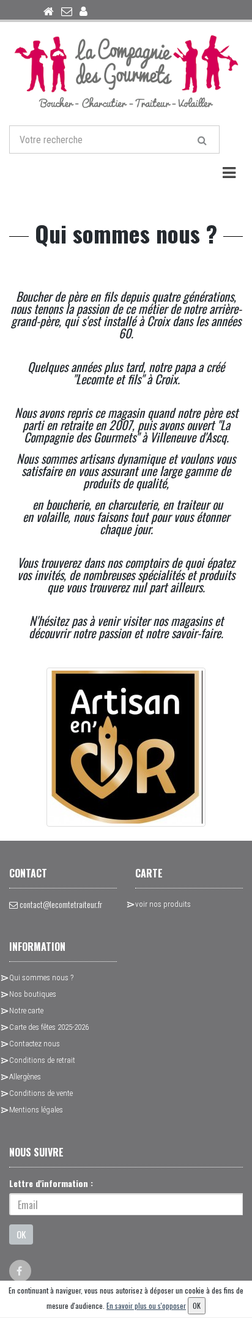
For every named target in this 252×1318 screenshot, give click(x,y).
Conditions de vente (41, 1093)
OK (21, 1234)
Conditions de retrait (42, 1060)
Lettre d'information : (51, 1183)
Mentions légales (36, 1109)
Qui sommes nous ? (41, 977)
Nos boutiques (32, 994)
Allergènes (25, 1076)
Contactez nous (34, 1043)
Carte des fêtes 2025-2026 (49, 1027)
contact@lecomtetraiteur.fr (60, 904)
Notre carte (26, 1010)
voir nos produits (163, 904)
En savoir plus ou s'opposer (146, 1305)
